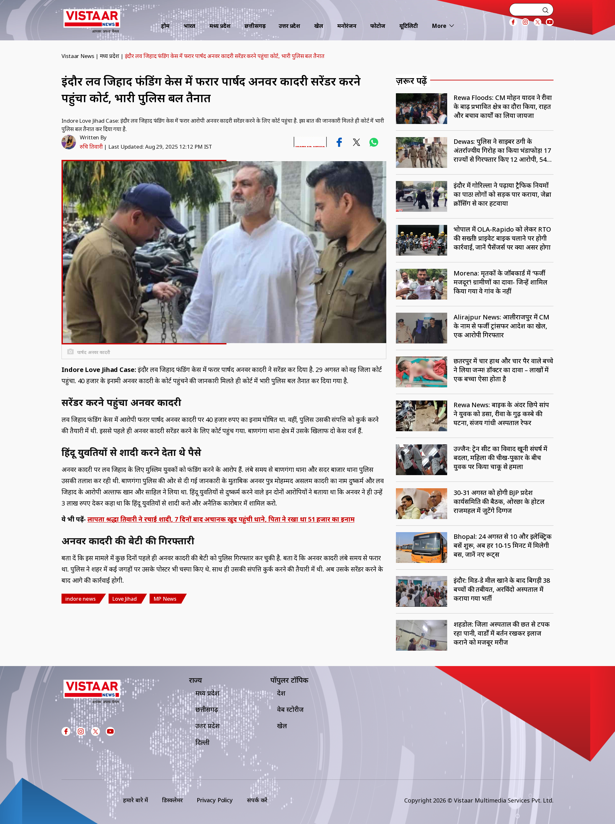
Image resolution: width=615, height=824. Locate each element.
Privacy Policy (215, 800)
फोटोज (377, 25)
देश (281, 693)
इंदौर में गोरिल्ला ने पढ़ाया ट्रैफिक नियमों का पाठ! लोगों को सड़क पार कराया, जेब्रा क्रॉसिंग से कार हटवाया (502, 194)
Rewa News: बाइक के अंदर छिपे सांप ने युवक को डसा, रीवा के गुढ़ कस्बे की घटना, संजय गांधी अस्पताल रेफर (501, 413)
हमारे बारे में (135, 800)
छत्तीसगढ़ (255, 25)
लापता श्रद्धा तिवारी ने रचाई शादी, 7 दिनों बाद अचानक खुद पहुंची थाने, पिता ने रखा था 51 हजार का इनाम (220, 519)
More (439, 25)
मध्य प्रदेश (219, 25)
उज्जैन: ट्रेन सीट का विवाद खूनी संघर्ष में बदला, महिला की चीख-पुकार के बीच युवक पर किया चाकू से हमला (500, 457)
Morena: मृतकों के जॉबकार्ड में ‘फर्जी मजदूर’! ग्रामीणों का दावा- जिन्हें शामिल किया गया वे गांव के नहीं (500, 282)
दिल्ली (202, 742)
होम (165, 25)
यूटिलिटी (408, 25)
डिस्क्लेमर (172, 800)
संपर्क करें (257, 800)
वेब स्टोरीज (290, 709)
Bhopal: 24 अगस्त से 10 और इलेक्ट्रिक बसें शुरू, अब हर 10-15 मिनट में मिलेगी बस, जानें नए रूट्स (503, 545)
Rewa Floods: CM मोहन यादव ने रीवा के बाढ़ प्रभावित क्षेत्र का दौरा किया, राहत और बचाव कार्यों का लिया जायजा (503, 106)
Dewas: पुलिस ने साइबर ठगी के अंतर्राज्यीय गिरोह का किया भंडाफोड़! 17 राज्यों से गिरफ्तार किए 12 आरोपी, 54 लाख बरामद (502, 150)
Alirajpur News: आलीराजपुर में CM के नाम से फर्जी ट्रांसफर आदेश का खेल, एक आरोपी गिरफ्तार (501, 326)
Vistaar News (78, 56)
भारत (190, 25)
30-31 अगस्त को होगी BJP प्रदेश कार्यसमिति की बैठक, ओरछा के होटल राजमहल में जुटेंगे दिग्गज (499, 501)
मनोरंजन (347, 25)
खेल (318, 25)
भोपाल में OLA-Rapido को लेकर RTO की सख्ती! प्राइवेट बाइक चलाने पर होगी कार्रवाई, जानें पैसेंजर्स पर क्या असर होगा (502, 238)
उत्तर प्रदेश (289, 25)
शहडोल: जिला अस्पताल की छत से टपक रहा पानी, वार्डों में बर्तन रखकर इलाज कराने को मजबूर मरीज (502, 633)
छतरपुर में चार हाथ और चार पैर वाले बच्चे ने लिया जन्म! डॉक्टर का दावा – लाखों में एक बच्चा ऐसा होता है (503, 370)
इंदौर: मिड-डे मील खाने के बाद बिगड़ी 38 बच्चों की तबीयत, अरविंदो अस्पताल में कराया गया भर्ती (502, 589)
